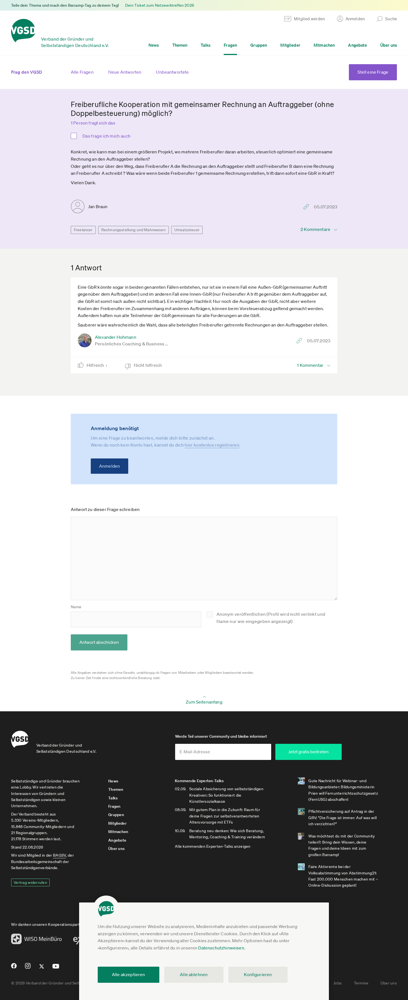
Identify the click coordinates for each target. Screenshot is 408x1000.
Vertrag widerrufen (30, 882)
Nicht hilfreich (148, 365)
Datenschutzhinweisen (221, 948)
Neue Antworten (124, 72)
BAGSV (59, 855)
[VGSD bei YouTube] (56, 968)
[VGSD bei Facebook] (13, 968)
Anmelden (109, 466)
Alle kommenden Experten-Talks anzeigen (213, 846)
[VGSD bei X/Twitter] (42, 968)
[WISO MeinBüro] (36, 940)
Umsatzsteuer (187, 229)
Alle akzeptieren (128, 974)
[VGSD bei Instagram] (27, 968)
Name (76, 606)
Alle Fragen (82, 72)
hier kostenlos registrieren (212, 445)
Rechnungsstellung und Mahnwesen (133, 229)
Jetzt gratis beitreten (308, 751)
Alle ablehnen (194, 974)
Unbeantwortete (172, 72)
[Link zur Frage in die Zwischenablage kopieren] (307, 207)
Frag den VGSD (26, 72)
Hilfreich (97, 365)
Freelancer (83, 229)
